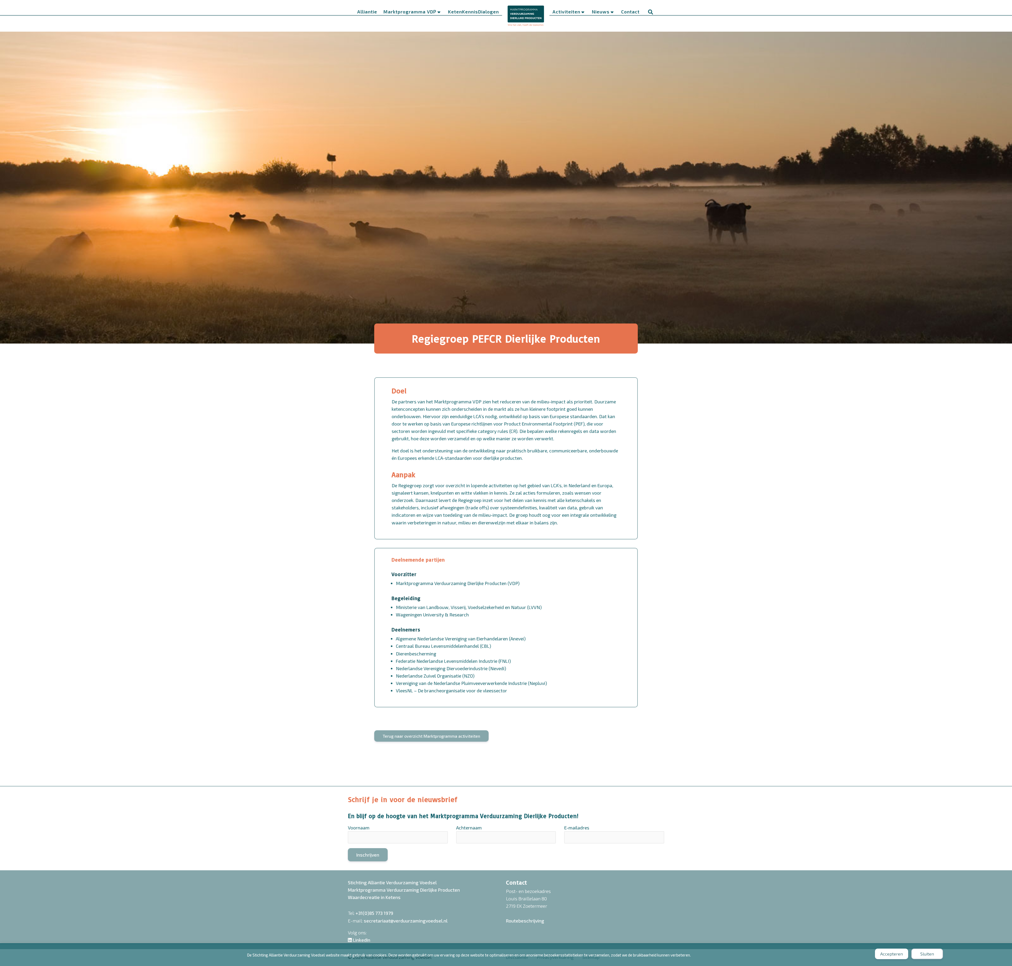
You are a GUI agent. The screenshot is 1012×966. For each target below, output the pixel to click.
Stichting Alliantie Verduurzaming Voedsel (392, 882)
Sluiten (927, 953)
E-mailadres (576, 827)
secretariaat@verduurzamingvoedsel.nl (405, 921)
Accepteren (891, 953)
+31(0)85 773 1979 (374, 913)
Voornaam (358, 827)
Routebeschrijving (525, 921)
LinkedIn (361, 940)
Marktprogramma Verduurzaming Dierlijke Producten (404, 890)
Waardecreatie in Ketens (374, 897)
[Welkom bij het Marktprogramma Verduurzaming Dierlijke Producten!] (525, 15)
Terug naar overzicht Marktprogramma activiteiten (431, 735)
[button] (651, 12)
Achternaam (469, 827)
